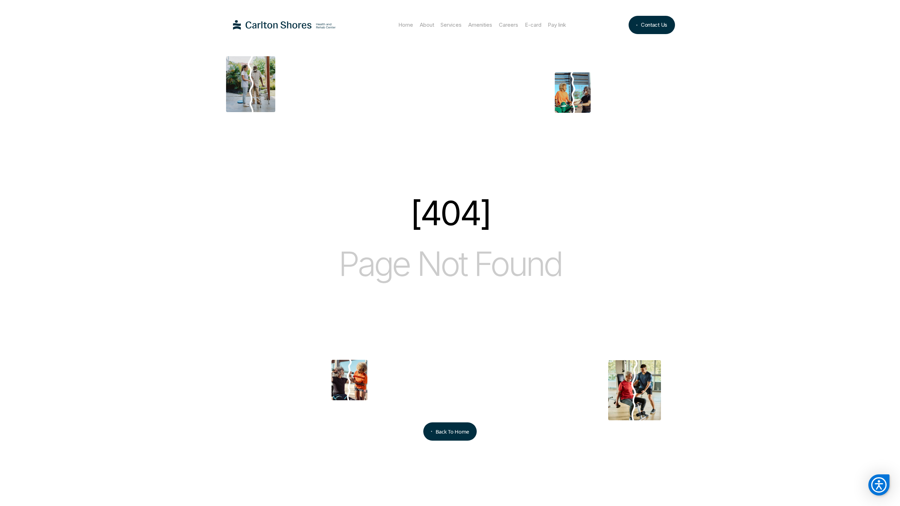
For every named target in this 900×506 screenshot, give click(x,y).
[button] (878, 484)
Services (451, 24)
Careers (508, 24)
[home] (284, 25)
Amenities (480, 24)
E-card (533, 24)
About (427, 24)
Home (405, 24)
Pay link (557, 24)
